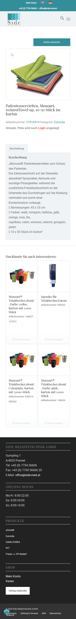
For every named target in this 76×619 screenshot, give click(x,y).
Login (42, 128)
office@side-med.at (48, 8)
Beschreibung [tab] (17, 148)
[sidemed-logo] (31, 18)
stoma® (10, 530)
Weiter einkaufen (52, 42)
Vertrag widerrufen (17, 590)
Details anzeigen (22, 339)
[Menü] (68, 19)
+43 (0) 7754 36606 (28, 8)
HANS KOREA (13, 542)
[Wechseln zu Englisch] (42, 2)
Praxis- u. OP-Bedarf (16, 554)
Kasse (10, 581)
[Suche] (60, 18)
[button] (6, 612)
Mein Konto (31, 3)
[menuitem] (31, 3)
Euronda (59, 122)
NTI (8, 548)
